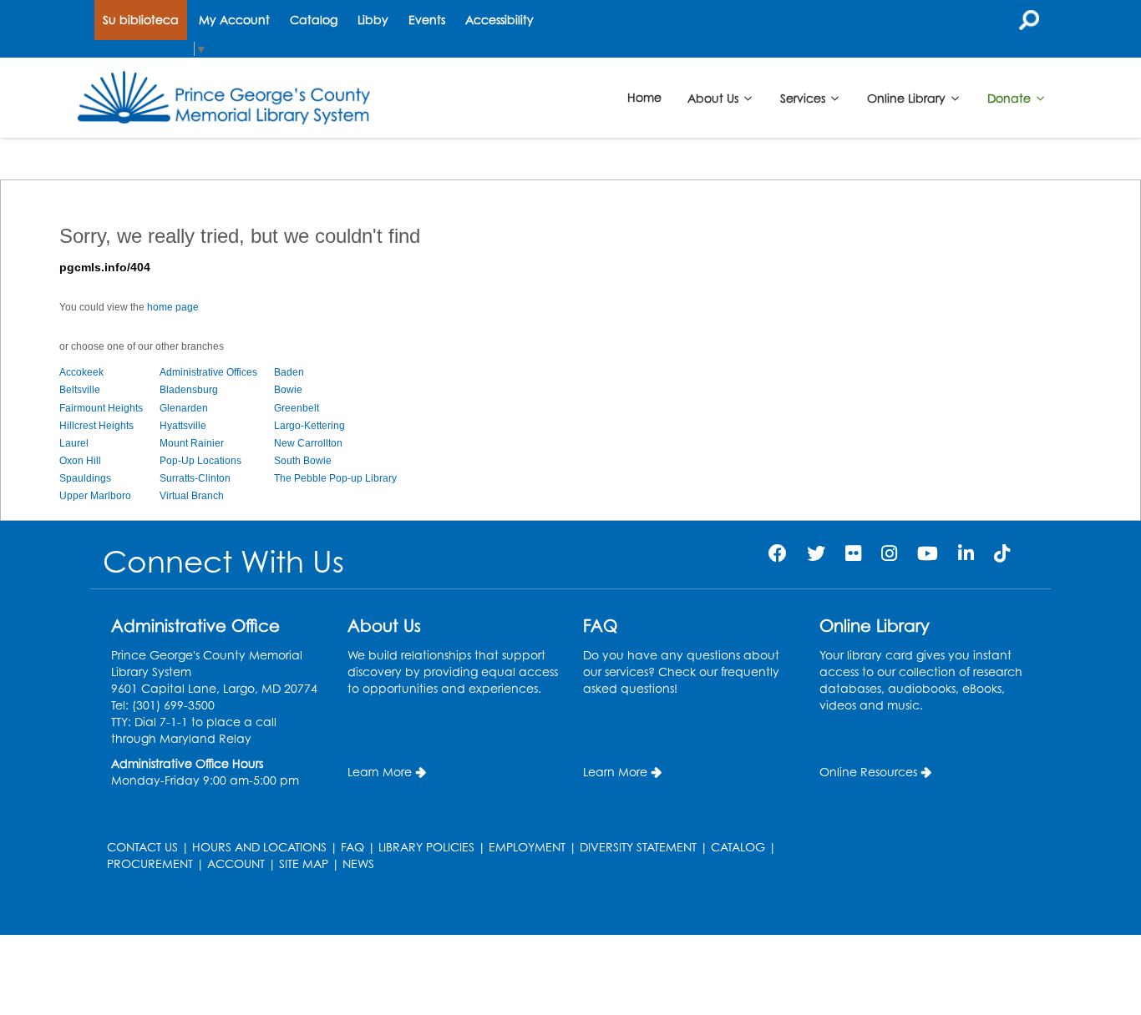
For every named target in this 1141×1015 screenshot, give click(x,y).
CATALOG (738, 847)
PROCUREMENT (150, 863)
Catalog (313, 20)
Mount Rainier (192, 443)
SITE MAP (303, 863)
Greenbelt (296, 408)
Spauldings (85, 478)
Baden (289, 372)
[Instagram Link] (889, 553)
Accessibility (499, 20)
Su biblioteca (141, 20)
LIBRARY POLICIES (426, 847)
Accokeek (81, 372)
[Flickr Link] (853, 553)
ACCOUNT (236, 863)
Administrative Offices (208, 372)
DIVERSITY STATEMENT (638, 847)
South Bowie (303, 461)
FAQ (352, 847)
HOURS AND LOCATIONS (259, 847)
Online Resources (868, 772)
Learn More (379, 772)
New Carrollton (308, 443)
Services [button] (804, 97)
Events (426, 20)
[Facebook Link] (777, 553)
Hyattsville (183, 426)
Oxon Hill (80, 461)
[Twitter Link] (816, 553)
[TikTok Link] (1002, 553)
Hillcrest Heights (96, 426)
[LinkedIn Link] (966, 553)
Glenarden (184, 408)
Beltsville (79, 390)
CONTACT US (142, 847)
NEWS (358, 863)
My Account (234, 20)
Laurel (74, 443)
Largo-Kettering (309, 426)
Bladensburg (189, 390)
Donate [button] (1010, 97)
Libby (373, 20)
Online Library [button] (908, 97)
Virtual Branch (192, 496)
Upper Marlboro (95, 496)
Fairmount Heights (101, 408)
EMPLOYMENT (527, 847)
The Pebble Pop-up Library (335, 478)
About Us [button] (714, 97)
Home (644, 97)
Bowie (288, 390)
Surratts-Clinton (195, 478)
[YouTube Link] (927, 553)
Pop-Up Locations (200, 461)
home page (173, 307)
